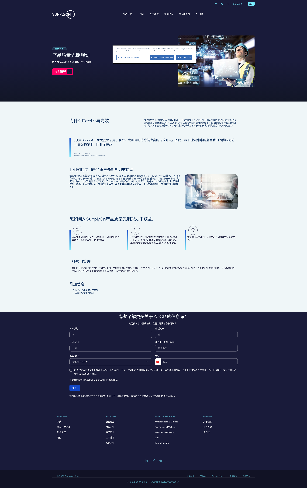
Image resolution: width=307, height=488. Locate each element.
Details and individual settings (129, 57)
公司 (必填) (74, 342)
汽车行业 (110, 427)
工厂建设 (110, 437)
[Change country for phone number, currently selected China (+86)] (158, 361)
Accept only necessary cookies (162, 57)
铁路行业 (110, 443)
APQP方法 (111, 176)
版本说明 (190, 476)
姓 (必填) (159, 328)
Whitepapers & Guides (166, 422)
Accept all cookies (184, 57)
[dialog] (154, 54)
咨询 (142, 14)
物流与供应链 (63, 427)
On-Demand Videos (165, 427)
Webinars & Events (164, 432)
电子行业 (110, 432)
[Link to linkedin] (146, 461)
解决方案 (127, 14)
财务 (59, 437)
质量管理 (61, 432)
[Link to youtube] (160, 461)
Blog (157, 437)
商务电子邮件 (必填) (165, 342)
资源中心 (168, 14)
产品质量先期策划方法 (81, 293)
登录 (251, 4)
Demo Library (162, 443)
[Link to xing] (153, 461)
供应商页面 (184, 14)
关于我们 (199, 14)
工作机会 (207, 427)
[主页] (63, 14)
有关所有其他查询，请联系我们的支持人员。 (152, 396)
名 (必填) (73, 328)
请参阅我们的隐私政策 (106, 380)
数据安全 (234, 476)
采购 (59, 422)
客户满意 (154, 14)
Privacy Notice (218, 476)
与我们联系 (60, 71)
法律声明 (203, 476)
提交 (74, 388)
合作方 (206, 432)
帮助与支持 (237, 4)
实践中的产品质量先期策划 (84, 290)
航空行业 (110, 422)
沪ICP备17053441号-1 (137, 482)
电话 (157, 356)
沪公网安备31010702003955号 (165, 482)
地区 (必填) (74, 356)
